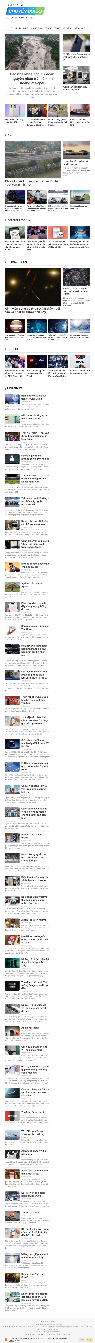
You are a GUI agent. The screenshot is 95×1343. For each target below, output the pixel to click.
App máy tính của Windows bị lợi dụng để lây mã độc (58, 244)
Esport (48, 28)
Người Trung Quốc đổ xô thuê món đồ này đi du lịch (34, 1008)
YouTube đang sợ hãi (33, 1112)
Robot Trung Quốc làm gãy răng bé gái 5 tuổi (57, 122)
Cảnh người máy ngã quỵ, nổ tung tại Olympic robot (35, 766)
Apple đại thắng (30, 1028)
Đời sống (67, 28)
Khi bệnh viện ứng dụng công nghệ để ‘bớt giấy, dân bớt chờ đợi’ (35, 1232)
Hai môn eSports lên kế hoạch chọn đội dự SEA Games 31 (14, 373)
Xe (11, 28)
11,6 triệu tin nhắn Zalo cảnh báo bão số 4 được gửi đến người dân (35, 720)
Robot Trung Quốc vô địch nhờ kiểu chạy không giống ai (33, 857)
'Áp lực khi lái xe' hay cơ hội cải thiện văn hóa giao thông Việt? (36, 208)
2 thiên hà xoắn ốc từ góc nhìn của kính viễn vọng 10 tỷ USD (75, 291)
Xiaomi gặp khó (30, 1212)
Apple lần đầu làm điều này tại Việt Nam (75, 88)
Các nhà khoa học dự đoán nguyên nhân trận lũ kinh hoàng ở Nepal (32, 78)
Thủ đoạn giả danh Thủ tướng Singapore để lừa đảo (34, 985)
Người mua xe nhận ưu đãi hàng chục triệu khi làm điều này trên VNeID (35, 1297)
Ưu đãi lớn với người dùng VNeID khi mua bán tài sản (35, 939)
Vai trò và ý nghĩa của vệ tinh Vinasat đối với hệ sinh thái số (57, 337)
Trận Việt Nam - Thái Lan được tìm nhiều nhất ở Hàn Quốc (35, 436)
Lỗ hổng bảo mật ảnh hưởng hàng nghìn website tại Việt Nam (80, 244)
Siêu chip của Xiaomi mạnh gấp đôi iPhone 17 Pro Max (35, 743)
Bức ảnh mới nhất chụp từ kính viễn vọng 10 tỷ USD (14, 337)
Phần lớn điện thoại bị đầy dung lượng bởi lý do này (34, 606)
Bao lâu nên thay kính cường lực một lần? (79, 122)
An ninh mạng (21, 28)
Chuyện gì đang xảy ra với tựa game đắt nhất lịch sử (34, 789)
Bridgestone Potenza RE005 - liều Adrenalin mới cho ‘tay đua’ (14, 208)
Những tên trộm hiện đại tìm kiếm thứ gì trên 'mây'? (35, 962)
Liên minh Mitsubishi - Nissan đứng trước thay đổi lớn (58, 208)
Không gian (36, 28)
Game (57, 28)
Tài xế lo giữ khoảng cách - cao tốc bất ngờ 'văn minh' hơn (32, 183)
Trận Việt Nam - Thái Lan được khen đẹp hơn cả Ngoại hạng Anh (35, 478)
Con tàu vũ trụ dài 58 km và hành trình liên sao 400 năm (35, 1092)
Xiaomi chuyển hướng (34, 920)
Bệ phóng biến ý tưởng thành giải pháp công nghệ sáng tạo (34, 900)
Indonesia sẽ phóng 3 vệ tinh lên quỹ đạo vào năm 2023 (36, 337)
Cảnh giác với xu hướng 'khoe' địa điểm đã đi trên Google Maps (35, 544)
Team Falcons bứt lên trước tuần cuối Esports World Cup (57, 373)
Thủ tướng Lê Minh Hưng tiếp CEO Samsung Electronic (36, 122)
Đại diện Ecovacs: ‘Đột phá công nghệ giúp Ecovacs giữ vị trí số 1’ (34, 674)
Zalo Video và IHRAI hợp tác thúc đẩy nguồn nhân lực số (35, 501)
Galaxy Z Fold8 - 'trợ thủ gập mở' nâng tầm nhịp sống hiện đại (35, 1069)
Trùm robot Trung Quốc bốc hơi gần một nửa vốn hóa (34, 700)
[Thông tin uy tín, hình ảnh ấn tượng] (25, 18)
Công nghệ (79, 28)
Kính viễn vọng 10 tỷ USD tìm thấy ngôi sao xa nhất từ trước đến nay (32, 310)
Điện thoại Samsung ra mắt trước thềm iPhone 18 (76, 57)
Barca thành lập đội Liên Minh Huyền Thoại (36, 373)
